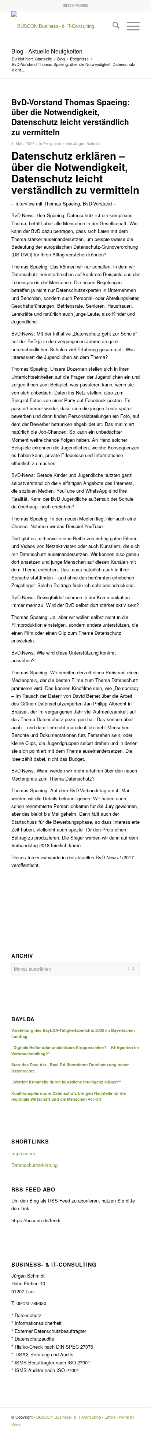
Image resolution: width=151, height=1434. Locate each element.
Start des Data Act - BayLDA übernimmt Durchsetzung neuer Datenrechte (70, 1068)
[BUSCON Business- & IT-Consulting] (62, 26)
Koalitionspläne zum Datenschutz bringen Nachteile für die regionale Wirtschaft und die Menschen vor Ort (68, 1096)
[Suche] (112, 26)
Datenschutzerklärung (34, 1164)
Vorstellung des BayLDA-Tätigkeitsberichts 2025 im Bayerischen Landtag (73, 1033)
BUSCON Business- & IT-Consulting (68, 1417)
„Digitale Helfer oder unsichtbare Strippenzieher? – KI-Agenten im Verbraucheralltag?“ (75, 1050)
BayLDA (22, 1019)
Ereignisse (52, 143)
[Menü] (129, 26)
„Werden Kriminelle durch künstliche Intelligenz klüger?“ (66, 1082)
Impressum (23, 1153)
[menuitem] (112, 26)
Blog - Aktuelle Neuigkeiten (46, 51)
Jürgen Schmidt (86, 143)
